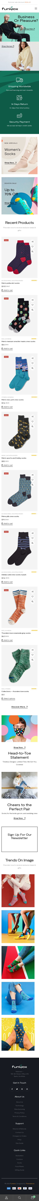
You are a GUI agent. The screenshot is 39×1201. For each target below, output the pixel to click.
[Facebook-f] (12, 1089)
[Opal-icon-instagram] (27, 1089)
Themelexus (30, 1183)
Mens (3, 455)
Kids (3, 338)
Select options (9, 698)
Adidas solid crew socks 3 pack (14, 575)
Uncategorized (17, 280)
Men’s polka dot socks (11, 283)
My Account (6, 1198)
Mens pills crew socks (10, 516)
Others (4, 397)
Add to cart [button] (8, 290)
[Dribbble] (22, 1089)
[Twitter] (17, 1089)
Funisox (13, 1183)
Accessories (6, 280)
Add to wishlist (32, 247)
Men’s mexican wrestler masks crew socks (18, 341)
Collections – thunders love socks (15, 691)
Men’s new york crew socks (13, 400)
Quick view (32, 252)
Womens (8, 338)
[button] (10, 162)
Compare (32, 242)
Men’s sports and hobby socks (14, 458)
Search (19, 1198)
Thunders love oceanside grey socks (16, 633)
